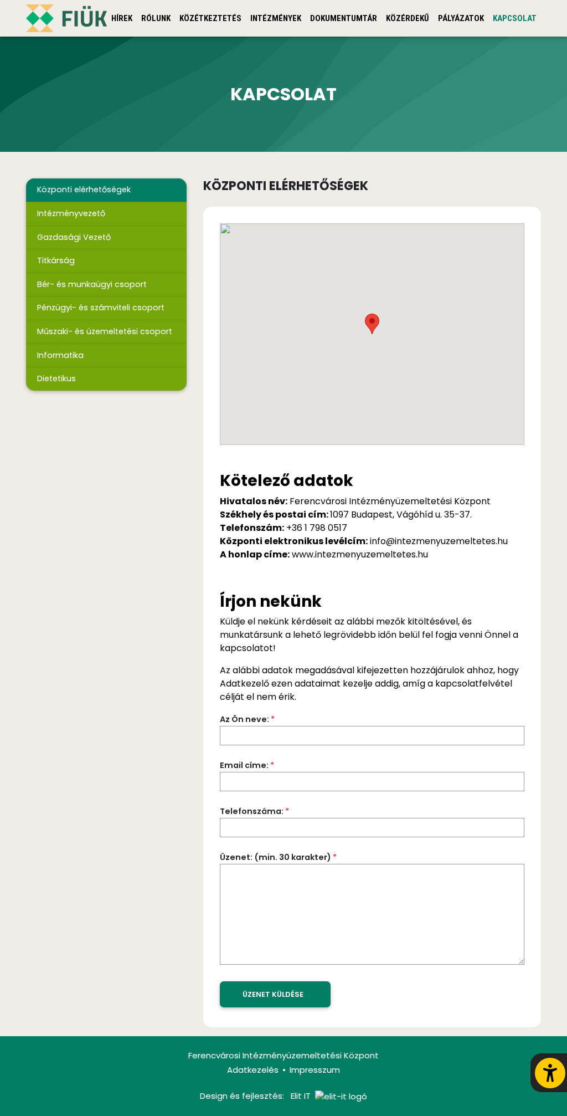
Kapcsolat (515, 18)
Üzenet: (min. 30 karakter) (278, 857)
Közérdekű (407, 18)
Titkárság (56, 260)
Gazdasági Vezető (74, 237)
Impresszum (315, 1070)
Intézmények (275, 18)
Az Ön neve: (247, 719)
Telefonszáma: (254, 811)
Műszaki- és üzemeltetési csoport (104, 331)
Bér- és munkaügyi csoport (92, 284)
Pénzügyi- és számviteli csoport (100, 307)
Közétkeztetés (210, 18)
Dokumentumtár (343, 18)
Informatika (60, 355)
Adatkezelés (253, 1070)
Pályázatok (461, 18)
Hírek (121, 18)
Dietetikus (56, 378)
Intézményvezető (71, 213)
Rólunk (156, 18)
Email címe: (247, 765)
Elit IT (301, 1096)
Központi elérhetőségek (84, 189)
